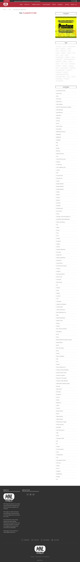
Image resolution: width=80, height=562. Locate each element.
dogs (69, 50)
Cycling (57, 181)
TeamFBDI (58, 427)
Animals (58, 120)
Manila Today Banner (60, 317)
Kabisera (64, 61)
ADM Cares (58, 98)
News (57, 350)
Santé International (60, 70)
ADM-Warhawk (59, 109)
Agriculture (58, 115)
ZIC (57, 479)
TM (57, 443)
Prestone (65, 65)
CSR (57, 172)
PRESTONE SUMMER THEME (63, 383)
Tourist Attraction (60, 449)
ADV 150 (64, 46)
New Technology (60, 348)
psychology (71, 65)
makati (57, 63)
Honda (73, 57)
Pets (57, 361)
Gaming (58, 246)
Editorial (58, 200)
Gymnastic (58, 252)
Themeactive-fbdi (60, 438)
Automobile (58, 129)
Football (58, 238)
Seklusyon (65, 72)
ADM (57, 96)
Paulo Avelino (72, 63)
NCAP (57, 345)
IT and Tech (58, 279)
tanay (68, 76)
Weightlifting (59, 473)
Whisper (58, 476)
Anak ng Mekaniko (71, 46)
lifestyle (70, 61)
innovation (58, 61)
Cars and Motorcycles (61, 159)
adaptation (58, 46)
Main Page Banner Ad (61, 312)
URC (57, 457)
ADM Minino (59, 101)
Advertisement (59, 112)
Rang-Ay (58, 386)
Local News (58, 301)
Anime (57, 123)
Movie (57, 334)
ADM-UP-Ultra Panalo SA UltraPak (63, 107)
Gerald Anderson (59, 57)
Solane (57, 405)
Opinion (67, 4)
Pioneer (58, 364)
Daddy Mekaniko (60, 183)
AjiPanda (58, 118)
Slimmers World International (62, 74)
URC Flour (58, 463)
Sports (72, 4)
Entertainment (46, 4)
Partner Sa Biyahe (60, 356)
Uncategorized (59, 454)
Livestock (58, 296)
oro (66, 63)
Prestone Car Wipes (60, 375)
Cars (57, 156)
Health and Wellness (60, 257)
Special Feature (59, 411)
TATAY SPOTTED (60, 424)
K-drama (58, 287)
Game (57, 55)
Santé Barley (72, 68)
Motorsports (59, 331)
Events (54, 4)
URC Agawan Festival (61, 460)
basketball (63, 48)
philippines (58, 65)
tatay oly (73, 76)
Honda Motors (59, 263)
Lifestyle (26, 4)
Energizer (58, 205)
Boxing (57, 148)
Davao (57, 50)
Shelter (57, 400)
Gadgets (58, 244)
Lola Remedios (59, 306)
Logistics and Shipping (61, 304)
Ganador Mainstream (60, 249)
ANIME (57, 48)
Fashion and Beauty (60, 222)
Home (21, 4)
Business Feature (60, 153)
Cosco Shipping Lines (61, 167)
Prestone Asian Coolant (61, 372)
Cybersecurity (59, 178)
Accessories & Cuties (60, 90)
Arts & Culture (59, 126)
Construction (59, 164)
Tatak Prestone (59, 416)
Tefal (57, 432)
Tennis (57, 435)
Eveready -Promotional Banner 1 (63, 216)
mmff (62, 63)
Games (61, 55)
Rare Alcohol (59, 389)
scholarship (58, 72)
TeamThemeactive (60, 430)
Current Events (36, 4)
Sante (57, 68)
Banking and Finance (60, 131)
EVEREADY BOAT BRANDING (63, 219)
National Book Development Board (64, 339)
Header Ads (58, 255)
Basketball (58, 134)
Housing (58, 268)
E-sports (58, 197)
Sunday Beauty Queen (60, 76)
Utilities (57, 465)
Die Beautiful (63, 50)
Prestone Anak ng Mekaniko (62, 369)
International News (60, 274)
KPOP (57, 290)
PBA (57, 359)
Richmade (58, 391)
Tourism (58, 446)
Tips (57, 441)
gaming (66, 55)
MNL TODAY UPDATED (61, 328)
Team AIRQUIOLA (59, 78)
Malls (57, 315)
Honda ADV (58, 260)
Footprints (58, 241)
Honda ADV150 (58, 59)
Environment (59, 211)
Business (60, 4)
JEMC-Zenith (59, 282)
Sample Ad (58, 394)
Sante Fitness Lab (64, 68)
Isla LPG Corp (59, 276)
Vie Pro (57, 468)
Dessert (58, 192)
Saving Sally (69, 70)
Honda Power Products (61, 265)
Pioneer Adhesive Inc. (61, 367)
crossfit (69, 48)
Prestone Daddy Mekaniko (62, 380)
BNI (57, 142)
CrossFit (58, 170)
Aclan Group (59, 93)
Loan (57, 298)
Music (57, 337)
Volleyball (58, 471)
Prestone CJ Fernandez (61, 378)
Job (57, 285)
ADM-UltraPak (59, 104)
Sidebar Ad (58, 402)
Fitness (57, 230)
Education (58, 203)
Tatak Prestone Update (61, 421)
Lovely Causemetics (60, 309)
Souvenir (58, 408)
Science (58, 397)
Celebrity (58, 161)
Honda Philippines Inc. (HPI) (69, 59)
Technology (66, 78)
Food (57, 233)
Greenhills (67, 57)
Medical (58, 323)
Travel (57, 452)
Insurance (58, 271)
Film (57, 224)
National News (59, 342)
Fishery (57, 227)
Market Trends (59, 320)
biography (58, 140)
